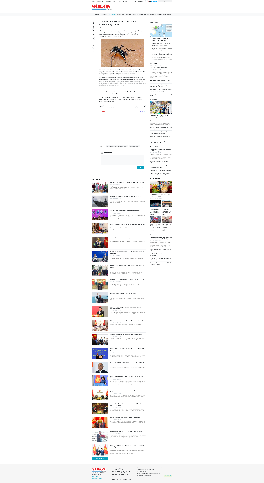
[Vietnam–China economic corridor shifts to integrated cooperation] (100, 228)
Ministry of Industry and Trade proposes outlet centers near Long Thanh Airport (160, 137)
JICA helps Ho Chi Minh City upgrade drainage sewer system (126, 334)
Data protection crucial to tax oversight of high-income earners (160, 263)
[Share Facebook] (93, 27)
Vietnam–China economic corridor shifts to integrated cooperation (128, 224)
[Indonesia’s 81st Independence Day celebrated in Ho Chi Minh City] (100, 436)
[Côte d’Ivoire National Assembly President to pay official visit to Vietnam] (100, 367)
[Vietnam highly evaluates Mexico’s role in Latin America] (100, 422)
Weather (169, 14)
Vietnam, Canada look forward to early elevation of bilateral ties (127, 321)
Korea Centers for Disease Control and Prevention (117, 146)
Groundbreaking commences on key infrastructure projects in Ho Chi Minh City (162, 53)
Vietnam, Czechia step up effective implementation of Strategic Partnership (127, 446)
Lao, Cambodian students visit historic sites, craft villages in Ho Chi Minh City (166, 211)
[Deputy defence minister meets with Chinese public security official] (100, 394)
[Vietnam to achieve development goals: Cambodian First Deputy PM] (100, 353)
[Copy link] (93, 42)
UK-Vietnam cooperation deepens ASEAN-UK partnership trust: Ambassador (127, 252)
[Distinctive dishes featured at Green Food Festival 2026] (161, 187)
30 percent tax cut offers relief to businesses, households (159, 116)
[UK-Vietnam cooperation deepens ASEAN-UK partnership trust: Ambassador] (100, 256)
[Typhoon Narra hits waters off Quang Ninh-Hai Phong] (161, 30)
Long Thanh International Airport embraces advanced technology (162, 49)
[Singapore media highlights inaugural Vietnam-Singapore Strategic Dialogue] (100, 311)
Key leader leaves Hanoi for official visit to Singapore (124, 293)
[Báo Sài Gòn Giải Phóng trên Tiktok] (150, 1)
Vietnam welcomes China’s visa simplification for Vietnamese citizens (126, 377)
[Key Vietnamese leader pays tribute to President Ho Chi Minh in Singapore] (100, 270)
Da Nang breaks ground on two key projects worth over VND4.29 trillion (160, 85)
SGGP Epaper (140, 1)
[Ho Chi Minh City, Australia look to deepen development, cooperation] (100, 214)
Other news (96, 180)
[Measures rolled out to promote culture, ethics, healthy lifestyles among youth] (167, 219)
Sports (134, 14)
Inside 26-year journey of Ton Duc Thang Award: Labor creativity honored (161, 44)
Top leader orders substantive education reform (160, 162)
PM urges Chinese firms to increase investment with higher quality (159, 66)
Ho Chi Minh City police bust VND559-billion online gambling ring (160, 259)
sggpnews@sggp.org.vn (97, 478)
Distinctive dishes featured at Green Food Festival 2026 (160, 195)
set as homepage (168, 475)
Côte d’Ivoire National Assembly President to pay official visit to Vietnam (127, 363)
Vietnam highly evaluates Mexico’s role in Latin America (125, 417)
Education (128, 14)
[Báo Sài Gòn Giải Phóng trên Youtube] (148, 1)
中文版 (134, 1)
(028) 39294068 (95, 476)
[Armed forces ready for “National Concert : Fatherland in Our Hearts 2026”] (155, 219)
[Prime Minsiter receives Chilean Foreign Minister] (100, 242)
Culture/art (140, 14)
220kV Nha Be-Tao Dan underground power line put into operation (160, 141)
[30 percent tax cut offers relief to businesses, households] (161, 107)
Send (141, 167)
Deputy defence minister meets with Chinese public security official (126, 390)
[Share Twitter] (93, 30)
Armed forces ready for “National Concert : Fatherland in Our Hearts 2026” (155, 227)
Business (119, 14)
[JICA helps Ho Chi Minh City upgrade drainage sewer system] (100, 339)
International (112, 14)
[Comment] (93, 46)
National (97, 14)
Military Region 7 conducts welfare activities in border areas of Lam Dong (161, 90)
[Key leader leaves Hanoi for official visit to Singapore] (100, 297)
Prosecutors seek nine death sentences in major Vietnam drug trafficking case (161, 238)
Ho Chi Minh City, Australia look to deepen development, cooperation (125, 211)
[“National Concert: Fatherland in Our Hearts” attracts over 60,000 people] (155, 203)
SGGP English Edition (102, 8)
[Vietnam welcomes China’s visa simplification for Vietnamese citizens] (100, 380)
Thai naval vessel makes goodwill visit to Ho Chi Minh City (125, 196)
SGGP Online (108, 1)
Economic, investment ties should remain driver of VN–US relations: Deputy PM (125, 404)
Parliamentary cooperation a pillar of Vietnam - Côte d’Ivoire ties (127, 279)
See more (99, 458)
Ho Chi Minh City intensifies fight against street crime (160, 254)
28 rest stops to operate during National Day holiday (161, 94)
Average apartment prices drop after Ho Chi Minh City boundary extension (161, 128)
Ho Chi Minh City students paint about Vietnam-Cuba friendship (127, 182)
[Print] (93, 38)
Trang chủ (93, 14)
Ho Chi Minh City (104, 14)
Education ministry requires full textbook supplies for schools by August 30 (160, 174)
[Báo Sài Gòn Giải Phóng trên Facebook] (145, 1)
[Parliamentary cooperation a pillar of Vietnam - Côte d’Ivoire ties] (100, 284)
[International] (93, 50)
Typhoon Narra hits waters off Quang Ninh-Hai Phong (161, 39)
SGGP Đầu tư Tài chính (126, 1)
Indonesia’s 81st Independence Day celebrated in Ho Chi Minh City (127, 431)
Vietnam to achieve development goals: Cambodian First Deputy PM (127, 349)
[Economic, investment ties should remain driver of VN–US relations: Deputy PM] (100, 408)
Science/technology (151, 14)
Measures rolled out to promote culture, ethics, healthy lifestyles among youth (167, 227)
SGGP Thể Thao (116, 1)
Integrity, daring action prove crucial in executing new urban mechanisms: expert (162, 58)
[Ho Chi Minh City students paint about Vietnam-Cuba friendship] (100, 187)
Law (145, 14)
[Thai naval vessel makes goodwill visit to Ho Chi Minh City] (100, 201)
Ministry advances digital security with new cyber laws (160, 250)
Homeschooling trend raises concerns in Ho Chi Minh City (161, 150)
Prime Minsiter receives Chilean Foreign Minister (122, 238)
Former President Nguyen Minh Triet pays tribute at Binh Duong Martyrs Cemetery (160, 81)
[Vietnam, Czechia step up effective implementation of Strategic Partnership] (100, 449)
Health (123, 14)
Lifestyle (160, 14)
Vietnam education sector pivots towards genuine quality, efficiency (160, 166)
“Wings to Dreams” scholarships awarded (160, 170)
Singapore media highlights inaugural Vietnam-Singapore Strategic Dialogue (125, 307)
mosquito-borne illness (134, 146)
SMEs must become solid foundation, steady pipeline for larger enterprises (161, 132)
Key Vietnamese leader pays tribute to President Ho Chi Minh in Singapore (127, 266)
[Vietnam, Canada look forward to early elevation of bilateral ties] (100, 325)
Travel (164, 14)
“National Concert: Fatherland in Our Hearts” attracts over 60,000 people (155, 211)
